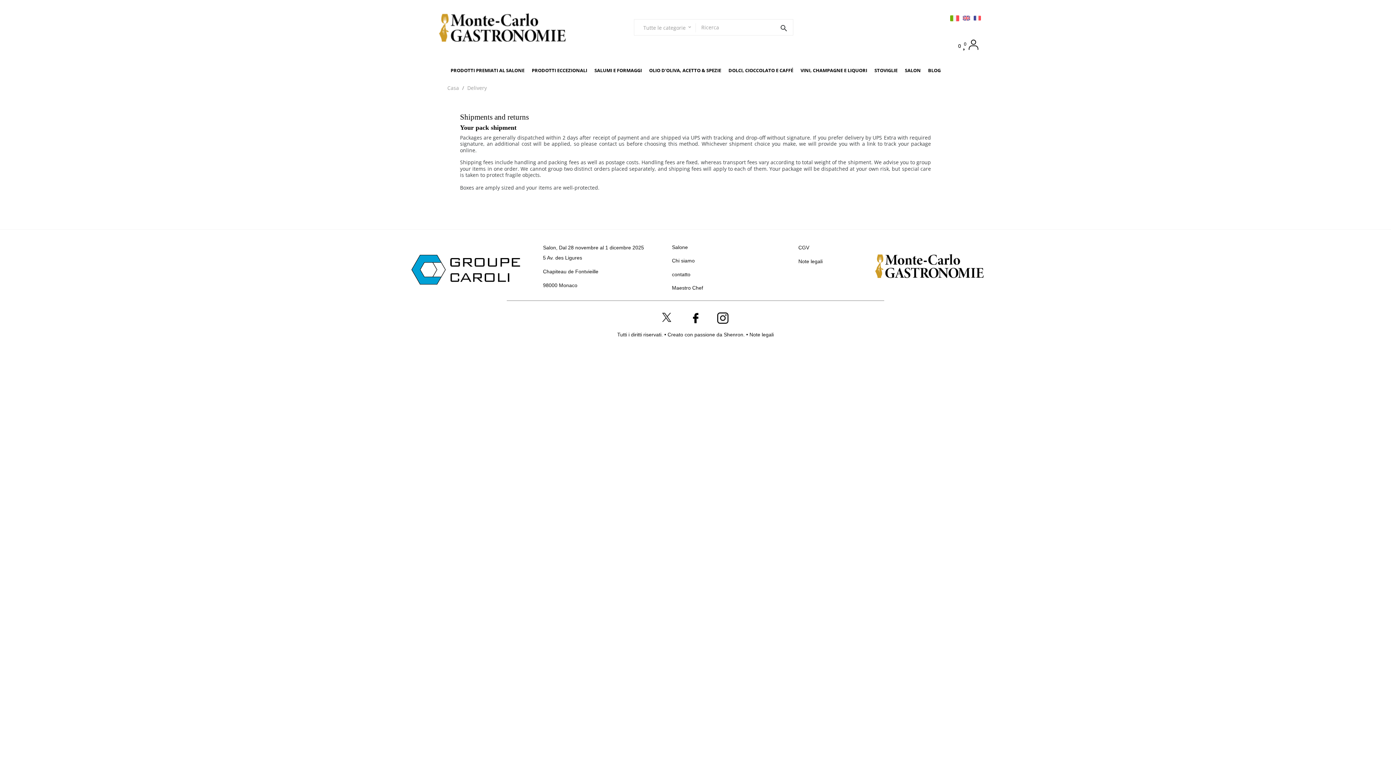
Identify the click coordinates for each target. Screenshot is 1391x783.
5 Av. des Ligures (562, 258)
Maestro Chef (687, 288)
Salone (680, 247)
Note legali (810, 261)
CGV (803, 247)
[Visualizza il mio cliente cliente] (973, 45)
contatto (681, 274)
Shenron (733, 334)
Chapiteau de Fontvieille (570, 271)
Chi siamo (683, 261)
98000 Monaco (560, 285)
